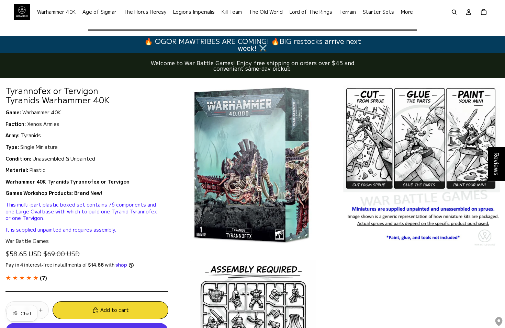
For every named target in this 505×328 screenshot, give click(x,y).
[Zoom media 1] (252, 164)
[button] (26, 277)
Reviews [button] (496, 164)
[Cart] (483, 12)
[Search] (454, 12)
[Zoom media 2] (421, 164)
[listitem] (406, 12)
